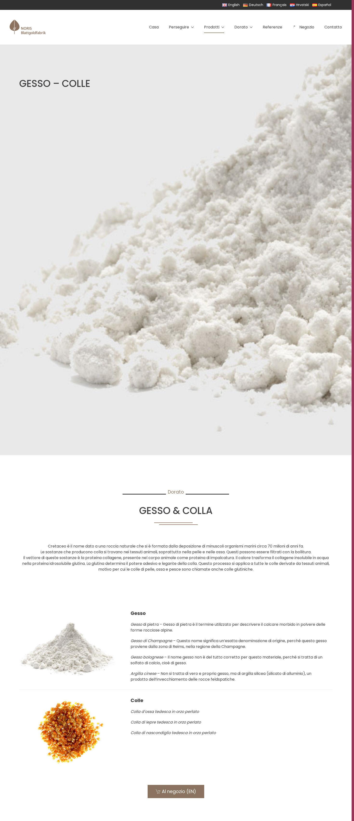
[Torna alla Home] (28, 27)
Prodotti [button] (211, 27)
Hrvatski (302, 4)
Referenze (272, 27)
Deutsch (256, 4)
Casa (154, 27)
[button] (175, 646)
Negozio (306, 27)
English (234, 4)
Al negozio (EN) (179, 791)
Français (280, 4)
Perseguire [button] (179, 27)
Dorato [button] (241, 27)
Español (324, 4)
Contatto (333, 27)
